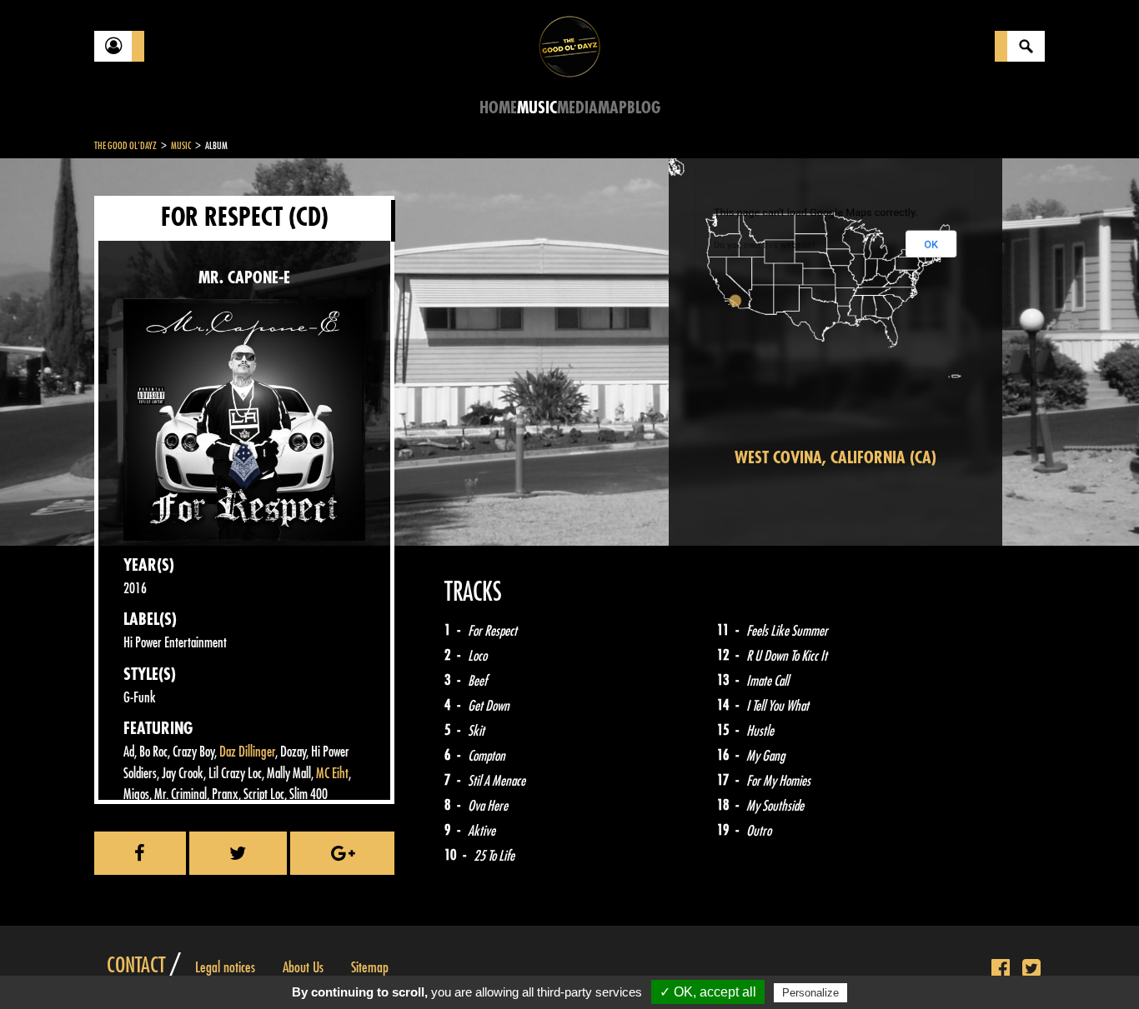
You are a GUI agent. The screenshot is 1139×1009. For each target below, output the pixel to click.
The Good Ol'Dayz (125, 146)
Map (612, 108)
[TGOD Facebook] (1000, 969)
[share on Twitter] (238, 853)
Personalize (810, 993)
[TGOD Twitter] (1031, 969)
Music (537, 108)
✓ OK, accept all (708, 992)
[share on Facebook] (140, 853)
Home (498, 108)
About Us (303, 967)
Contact (136, 966)
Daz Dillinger (247, 752)
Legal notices (225, 967)
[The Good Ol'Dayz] (569, 45)
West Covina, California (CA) (835, 458)
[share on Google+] (342, 853)
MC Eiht (332, 774)
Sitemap (370, 967)
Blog (643, 108)
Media (577, 108)
